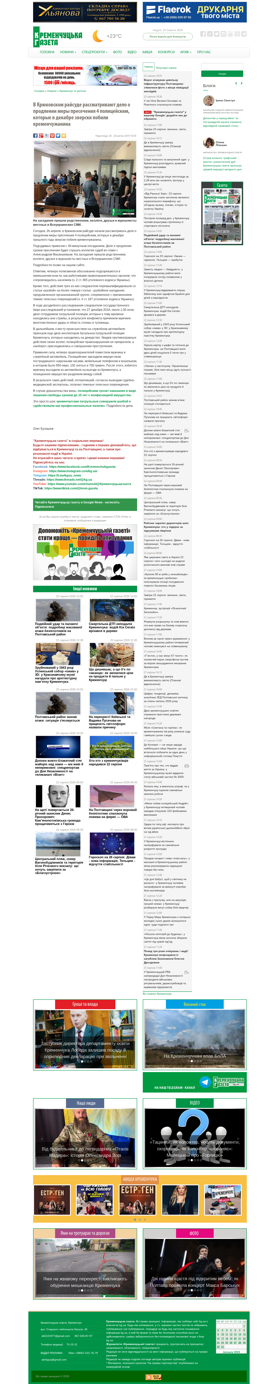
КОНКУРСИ (166, 52)
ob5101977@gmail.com (55, 1335)
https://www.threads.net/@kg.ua (69, 479)
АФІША (147, 52)
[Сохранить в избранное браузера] (63, 135)
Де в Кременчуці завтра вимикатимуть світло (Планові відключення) (162, 146)
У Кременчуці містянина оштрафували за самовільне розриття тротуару (161, 845)
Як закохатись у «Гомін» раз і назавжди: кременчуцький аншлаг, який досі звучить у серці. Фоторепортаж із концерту (194, 1279)
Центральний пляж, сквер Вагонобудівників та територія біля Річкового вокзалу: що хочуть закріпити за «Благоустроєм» (59, 866)
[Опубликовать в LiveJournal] (46, 135)
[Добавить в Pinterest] (52, 135)
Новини (52, 90)
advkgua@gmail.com (54, 1359)
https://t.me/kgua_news (64, 475)
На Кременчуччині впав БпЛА (195, 1056)
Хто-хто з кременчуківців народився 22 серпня (108, 762)
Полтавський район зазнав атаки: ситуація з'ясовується (57, 718)
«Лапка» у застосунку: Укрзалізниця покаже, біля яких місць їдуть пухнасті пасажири (167, 369)
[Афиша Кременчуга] (140, 1179)
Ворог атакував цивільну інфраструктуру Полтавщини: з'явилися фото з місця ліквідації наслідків (166, 85)
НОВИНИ (67, 52)
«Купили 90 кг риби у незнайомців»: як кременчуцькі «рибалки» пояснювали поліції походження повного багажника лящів (166, 580)
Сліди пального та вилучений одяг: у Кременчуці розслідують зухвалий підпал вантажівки (166, 163)
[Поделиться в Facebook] (35, 135)
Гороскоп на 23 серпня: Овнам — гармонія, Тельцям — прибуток (165, 258)
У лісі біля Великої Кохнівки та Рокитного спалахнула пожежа (163, 102)
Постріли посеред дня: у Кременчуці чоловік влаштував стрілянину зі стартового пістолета (166, 222)
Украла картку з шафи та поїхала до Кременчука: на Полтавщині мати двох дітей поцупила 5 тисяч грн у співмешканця (166, 351)
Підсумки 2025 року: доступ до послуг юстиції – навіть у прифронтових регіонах (222, 161)
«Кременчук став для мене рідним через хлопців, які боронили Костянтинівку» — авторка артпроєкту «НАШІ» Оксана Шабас (85, 1149)
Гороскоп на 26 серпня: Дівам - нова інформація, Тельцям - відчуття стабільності (112, 860)
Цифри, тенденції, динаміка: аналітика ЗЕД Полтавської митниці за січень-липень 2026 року (166, 697)
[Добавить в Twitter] (58, 135)
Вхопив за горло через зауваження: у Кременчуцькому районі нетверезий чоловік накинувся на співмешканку (167, 642)
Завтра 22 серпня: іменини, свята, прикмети (165, 597)
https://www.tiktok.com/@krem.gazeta (71, 488)
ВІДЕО (132, 52)
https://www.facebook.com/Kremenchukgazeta (82, 466)
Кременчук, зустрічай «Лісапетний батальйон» (165, 610)
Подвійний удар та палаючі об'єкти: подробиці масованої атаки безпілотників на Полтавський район (58, 629)
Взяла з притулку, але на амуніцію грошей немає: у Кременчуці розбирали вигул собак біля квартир (166, 903)
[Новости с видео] (195, 1102)
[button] (42, 1039)
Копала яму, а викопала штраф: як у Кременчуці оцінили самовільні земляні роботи (166, 790)
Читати (222, 227)
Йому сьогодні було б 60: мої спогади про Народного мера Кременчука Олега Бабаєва (221, 120)
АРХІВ (184, 52)
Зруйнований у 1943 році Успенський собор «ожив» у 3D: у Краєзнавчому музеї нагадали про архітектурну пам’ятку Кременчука (56, 674)
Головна (39, 90)
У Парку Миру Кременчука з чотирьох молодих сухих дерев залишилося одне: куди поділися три (167, 920)
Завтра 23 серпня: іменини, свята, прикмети (165, 131)
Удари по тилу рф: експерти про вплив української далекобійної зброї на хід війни (167, 828)
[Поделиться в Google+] (41, 135)
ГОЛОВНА (47, 52)
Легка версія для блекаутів (168, 36)
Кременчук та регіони (73, 90)
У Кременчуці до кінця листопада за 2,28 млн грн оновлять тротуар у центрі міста (166, 180)
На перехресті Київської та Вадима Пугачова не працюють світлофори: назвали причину (109, 722)
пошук (222, 73)
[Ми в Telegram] (195, 1082)
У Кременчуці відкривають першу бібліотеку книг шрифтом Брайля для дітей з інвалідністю (167, 294)
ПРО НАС (204, 52)
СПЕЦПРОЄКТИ (94, 52)
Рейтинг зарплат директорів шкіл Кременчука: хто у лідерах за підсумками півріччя (166, 527)
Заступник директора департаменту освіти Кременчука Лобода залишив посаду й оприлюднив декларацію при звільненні (85, 1050)
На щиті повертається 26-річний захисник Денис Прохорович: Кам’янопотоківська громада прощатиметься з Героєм (164, 470)
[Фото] (195, 1233)
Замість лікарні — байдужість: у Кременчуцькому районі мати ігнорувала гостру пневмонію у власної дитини (163, 275)
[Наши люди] (85, 1103)
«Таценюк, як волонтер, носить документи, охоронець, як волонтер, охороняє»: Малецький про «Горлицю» (195, 1149)
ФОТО (117, 52)
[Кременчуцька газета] (57, 37)
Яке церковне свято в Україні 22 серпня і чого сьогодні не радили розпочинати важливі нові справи (164, 561)
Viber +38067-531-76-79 (83, 1352)
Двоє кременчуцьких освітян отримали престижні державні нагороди (162, 714)
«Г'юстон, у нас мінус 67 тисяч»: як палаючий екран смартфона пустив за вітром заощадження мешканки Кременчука (166, 661)
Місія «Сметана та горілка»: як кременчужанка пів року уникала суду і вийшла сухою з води (167, 731)
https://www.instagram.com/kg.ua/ (73, 471)
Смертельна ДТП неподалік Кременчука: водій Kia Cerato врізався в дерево (112, 627)
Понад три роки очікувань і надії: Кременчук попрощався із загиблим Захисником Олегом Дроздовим (166, 957)
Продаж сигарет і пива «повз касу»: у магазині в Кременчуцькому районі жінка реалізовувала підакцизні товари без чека (167, 864)
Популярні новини (166, 67)
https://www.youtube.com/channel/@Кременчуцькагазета (89, 484)
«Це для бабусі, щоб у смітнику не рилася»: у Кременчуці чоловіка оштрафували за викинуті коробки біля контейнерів (165, 885)
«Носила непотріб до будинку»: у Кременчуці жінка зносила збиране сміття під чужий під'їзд (165, 938)
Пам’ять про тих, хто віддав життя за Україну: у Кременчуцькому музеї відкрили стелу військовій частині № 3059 (164, 771)
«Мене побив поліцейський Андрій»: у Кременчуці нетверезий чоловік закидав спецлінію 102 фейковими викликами (166, 809)
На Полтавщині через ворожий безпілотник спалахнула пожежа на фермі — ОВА (113, 813)
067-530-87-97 (83, 1335)
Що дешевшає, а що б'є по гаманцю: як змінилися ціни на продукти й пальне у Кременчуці (111, 675)
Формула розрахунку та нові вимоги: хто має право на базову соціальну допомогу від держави (166, 625)
